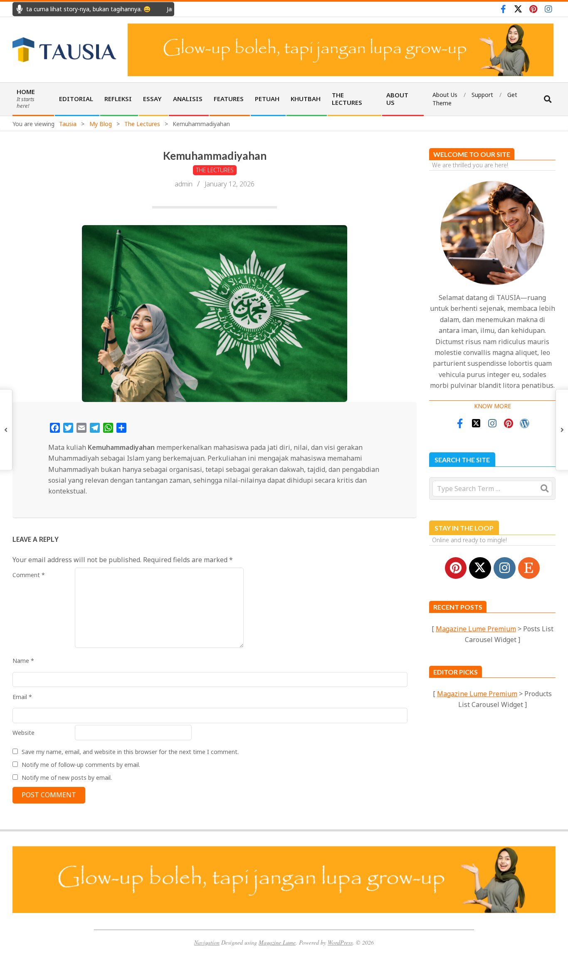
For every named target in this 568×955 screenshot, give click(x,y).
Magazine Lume (277, 942)
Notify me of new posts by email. (67, 777)
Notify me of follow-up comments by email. (81, 765)
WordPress (340, 942)
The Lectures (215, 170)
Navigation (207, 942)
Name (23, 661)
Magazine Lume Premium (476, 628)
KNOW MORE (492, 406)
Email (22, 697)
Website (23, 733)
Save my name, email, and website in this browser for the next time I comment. (130, 752)
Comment (28, 575)
